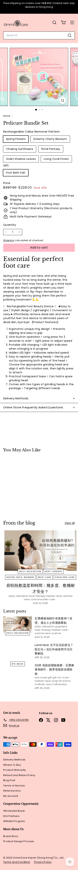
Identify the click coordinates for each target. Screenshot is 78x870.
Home (7, 115)
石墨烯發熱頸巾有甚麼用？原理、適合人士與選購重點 (54, 620)
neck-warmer (53, 633)
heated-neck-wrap (46, 680)
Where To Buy (12, 765)
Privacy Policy (43, 862)
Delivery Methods (15, 398)
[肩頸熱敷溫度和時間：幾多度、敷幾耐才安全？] (40, 550)
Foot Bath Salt (15, 173)
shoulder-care (65, 577)
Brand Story (10, 836)
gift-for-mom (60, 677)
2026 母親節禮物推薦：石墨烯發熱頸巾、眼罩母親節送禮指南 (54, 669)
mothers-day (43, 684)
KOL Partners (11, 816)
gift (50, 677)
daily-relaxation (30, 571)
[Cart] (63, 22)
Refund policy (12, 790)
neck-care (44, 577)
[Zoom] (62, 100)
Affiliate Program (14, 821)
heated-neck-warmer (20, 577)
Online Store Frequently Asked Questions (33, 407)
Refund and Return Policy (19, 775)
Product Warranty (14, 770)
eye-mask (17, 663)
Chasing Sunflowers (19, 149)
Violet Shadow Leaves (21, 159)
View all (70, 523)
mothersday (59, 684)
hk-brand (64, 680)
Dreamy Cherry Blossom (50, 139)
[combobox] (39, 35)
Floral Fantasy (50, 149)
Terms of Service (14, 785)
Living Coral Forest (56, 159)
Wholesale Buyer (14, 811)
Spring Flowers (16, 139)
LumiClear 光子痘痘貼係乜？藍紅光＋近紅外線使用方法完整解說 (54, 649)
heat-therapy (53, 571)
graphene (61, 626)
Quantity (9, 225)
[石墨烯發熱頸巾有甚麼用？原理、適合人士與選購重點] (17, 624)
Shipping (8, 240)
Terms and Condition (16, 862)
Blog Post (9, 780)
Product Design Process (18, 841)
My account (10, 796)
